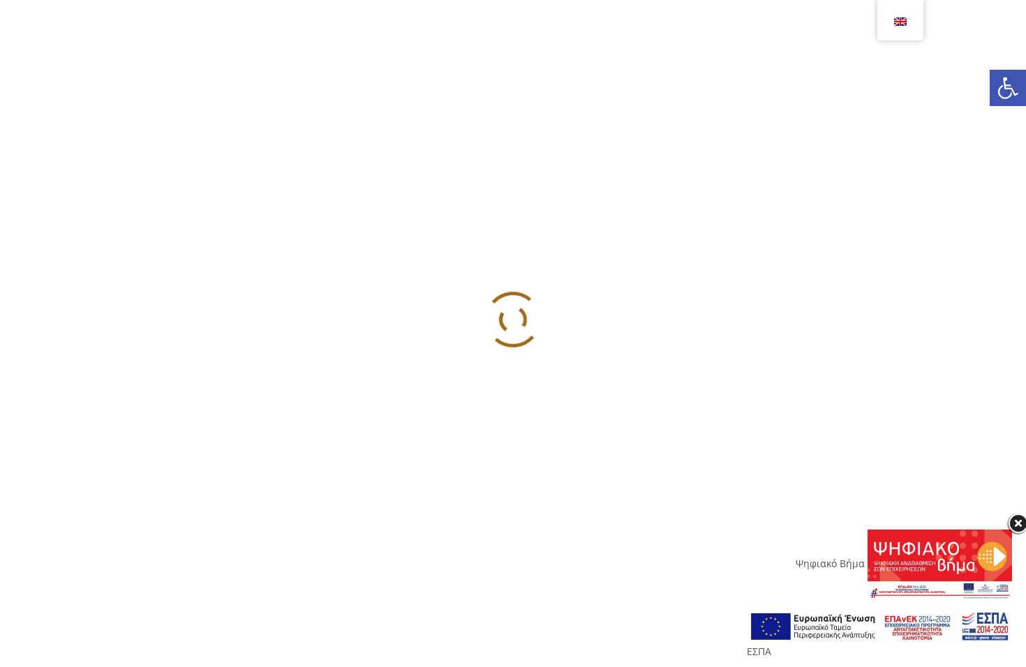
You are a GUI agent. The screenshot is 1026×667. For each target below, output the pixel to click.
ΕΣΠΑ (759, 651)
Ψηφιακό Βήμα (832, 563)
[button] (1008, 88)
